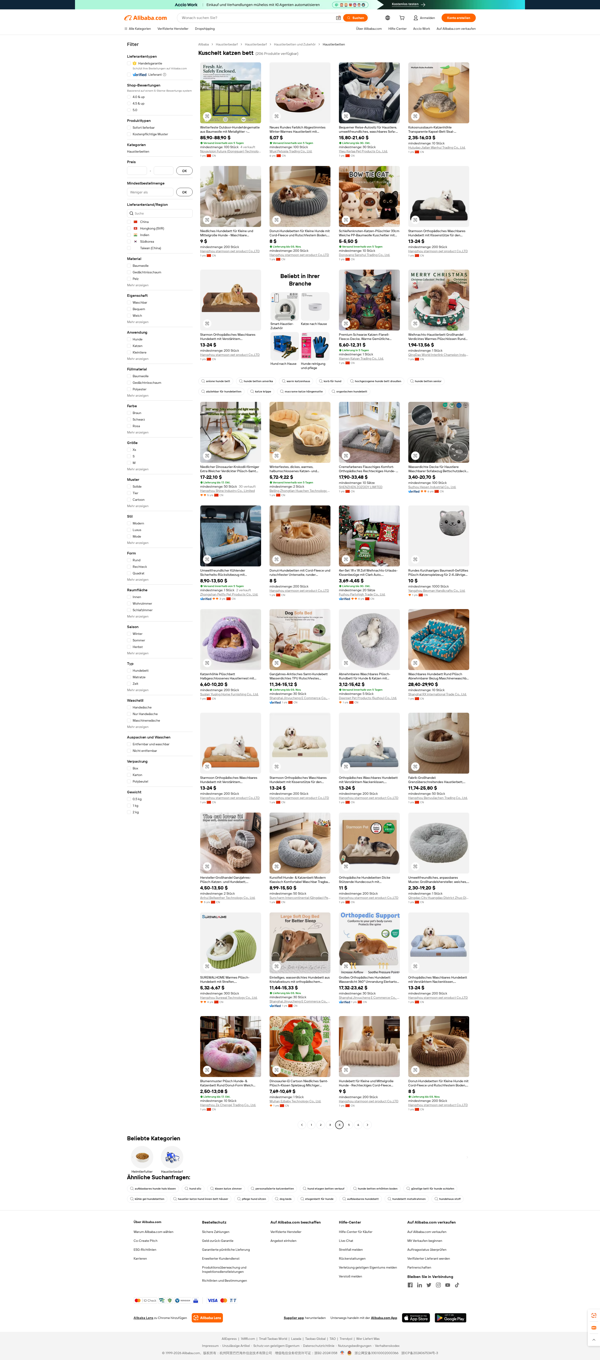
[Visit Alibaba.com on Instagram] (438, 1285)
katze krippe (263, 391)
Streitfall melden (351, 1249)
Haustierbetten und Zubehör (295, 44)
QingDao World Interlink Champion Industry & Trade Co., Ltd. (438, 355)
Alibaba (203, 44)
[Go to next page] (367, 1125)
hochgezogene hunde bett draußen (378, 381)
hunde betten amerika (258, 381)
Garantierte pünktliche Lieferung (226, 1249)
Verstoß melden (350, 1276)
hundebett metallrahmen (409, 1199)
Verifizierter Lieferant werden (428, 1258)
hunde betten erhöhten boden (378, 1188)
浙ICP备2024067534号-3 (419, 1353)
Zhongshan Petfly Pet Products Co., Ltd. (229, 594)
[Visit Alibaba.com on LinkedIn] (419, 1285)
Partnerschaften (419, 1267)
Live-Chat (346, 1241)
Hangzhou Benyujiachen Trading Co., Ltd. (438, 798)
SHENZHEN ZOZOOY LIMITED (360, 487)
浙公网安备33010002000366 (376, 1353)
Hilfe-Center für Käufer (355, 1232)
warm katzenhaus (298, 381)
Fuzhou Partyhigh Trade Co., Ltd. (362, 594)
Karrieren (140, 1258)
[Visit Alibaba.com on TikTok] (457, 1285)
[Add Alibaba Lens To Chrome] (207, 1317)
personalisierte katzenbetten (274, 1188)
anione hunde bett (218, 381)
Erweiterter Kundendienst (221, 1258)
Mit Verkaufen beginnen (424, 1241)
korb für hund (332, 381)
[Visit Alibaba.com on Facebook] (410, 1285)
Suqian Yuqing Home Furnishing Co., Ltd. (229, 694)
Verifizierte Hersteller (285, 1232)
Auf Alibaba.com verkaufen (426, 1232)
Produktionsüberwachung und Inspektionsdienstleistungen (224, 1269)
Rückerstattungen (352, 1258)
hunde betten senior (428, 381)
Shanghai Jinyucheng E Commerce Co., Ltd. (300, 698)
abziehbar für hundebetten (223, 391)
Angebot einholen (283, 1241)
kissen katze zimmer (228, 1188)
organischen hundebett (351, 391)
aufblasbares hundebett (363, 1199)
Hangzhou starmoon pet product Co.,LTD (230, 251)
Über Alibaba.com (147, 1222)
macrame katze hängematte (304, 391)
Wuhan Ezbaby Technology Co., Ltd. (295, 1101)
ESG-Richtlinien (145, 1249)
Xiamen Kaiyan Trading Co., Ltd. (361, 358)
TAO (333, 1339)
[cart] (402, 18)
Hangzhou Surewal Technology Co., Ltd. (228, 997)
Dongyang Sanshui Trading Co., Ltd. (364, 255)
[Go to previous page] (302, 1125)
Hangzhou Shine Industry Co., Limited (227, 491)
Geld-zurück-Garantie (217, 1241)
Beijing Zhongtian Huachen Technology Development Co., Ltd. (300, 491)
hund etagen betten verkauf (326, 1188)
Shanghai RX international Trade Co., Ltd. (437, 694)
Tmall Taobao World (273, 1339)
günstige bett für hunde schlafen (432, 1188)
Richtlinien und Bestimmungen (224, 1280)
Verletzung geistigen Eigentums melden (368, 1267)
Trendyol (346, 1339)
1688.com (248, 1339)
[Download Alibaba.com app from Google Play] (450, 1317)
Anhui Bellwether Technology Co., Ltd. (227, 898)
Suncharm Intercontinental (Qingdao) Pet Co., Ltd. (300, 898)
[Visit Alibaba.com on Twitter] (429, 1285)
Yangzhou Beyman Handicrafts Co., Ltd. (436, 590)
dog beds (286, 1199)
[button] (338, 18)
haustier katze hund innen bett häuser (203, 1199)
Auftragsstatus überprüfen (426, 1249)
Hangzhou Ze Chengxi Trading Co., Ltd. (228, 1105)
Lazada (296, 1339)
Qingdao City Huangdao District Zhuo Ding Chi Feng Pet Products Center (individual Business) (438, 898)
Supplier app (294, 1318)
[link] (594, 1315)
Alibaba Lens (143, 1318)
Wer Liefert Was (368, 1339)
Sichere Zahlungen (215, 1232)
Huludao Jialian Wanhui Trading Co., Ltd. (436, 147)
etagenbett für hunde (319, 1199)
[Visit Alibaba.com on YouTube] (447, 1285)
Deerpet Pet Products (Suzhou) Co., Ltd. (368, 698)
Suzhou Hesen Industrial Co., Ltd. (432, 487)
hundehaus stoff (450, 1199)
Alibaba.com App (384, 1318)
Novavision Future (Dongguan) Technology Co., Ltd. (230, 151)
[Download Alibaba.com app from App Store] (416, 1317)
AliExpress (229, 1339)
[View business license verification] (342, 1353)
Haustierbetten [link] (334, 44)
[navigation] (160, 585)
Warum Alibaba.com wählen (153, 1232)
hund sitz (195, 1188)
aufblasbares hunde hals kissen (155, 1188)
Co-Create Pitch (146, 1241)
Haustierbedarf (227, 44)
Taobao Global (315, 1339)
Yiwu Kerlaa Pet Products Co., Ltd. (363, 151)
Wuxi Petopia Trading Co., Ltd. (291, 151)
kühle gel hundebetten (149, 1199)
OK (184, 171)
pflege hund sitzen (254, 1199)
